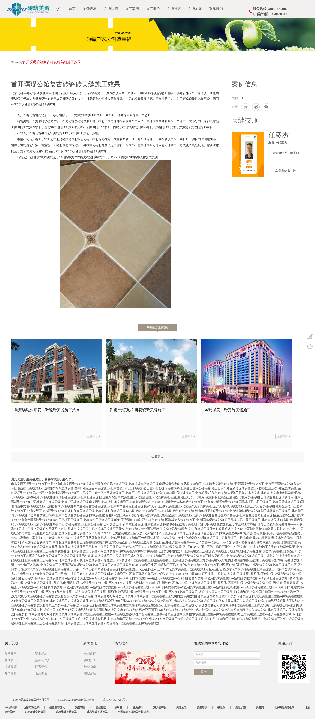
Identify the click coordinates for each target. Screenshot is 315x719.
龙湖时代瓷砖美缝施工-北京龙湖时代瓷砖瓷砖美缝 (160, 510)
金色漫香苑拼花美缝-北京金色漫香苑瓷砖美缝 (242, 515)
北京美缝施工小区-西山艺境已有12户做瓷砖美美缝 (221, 569)
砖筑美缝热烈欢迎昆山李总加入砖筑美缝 (122, 596)
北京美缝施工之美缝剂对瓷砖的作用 (95, 551)
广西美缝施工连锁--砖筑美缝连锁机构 (163, 614)
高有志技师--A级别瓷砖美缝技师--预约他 (199, 582)
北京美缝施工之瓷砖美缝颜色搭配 (272, 546)
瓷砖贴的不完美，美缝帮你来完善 (145, 546)
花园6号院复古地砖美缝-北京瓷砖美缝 (253, 492)
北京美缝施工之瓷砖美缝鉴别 (112, 564)
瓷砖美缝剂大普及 (45, 546)
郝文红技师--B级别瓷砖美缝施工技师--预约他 (87, 591)
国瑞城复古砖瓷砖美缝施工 (226, 410)
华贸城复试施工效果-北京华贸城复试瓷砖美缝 (57, 515)
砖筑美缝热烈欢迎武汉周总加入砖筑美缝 (96, 609)
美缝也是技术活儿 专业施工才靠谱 (233, 524)
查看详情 (92, 436)
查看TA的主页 (277, 142)
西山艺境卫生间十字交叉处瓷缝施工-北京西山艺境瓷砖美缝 (116, 492)
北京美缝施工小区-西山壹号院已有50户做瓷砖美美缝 (236, 564)
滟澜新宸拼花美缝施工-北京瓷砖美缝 (185, 515)
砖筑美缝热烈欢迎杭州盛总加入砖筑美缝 (225, 596)
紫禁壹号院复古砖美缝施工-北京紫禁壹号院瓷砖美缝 (109, 506)
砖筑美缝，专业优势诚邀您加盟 (184, 537)
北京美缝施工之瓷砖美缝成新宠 (42, 623)
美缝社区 (174, 9)
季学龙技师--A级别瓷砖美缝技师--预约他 (160, 578)
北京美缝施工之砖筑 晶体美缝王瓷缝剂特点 (213, 551)
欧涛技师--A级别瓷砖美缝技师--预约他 (145, 582)
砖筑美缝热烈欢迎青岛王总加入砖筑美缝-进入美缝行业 (57, 605)
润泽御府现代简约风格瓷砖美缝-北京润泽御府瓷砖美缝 (122, 483)
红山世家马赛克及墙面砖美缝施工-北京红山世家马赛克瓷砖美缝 (254, 488)
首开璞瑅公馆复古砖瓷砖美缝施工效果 (45, 410)
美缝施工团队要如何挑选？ (92, 537)
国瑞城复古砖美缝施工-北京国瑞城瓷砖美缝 (194, 519)
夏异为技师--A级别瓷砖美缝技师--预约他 (216, 578)
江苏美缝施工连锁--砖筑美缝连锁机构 (133, 618)
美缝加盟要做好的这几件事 (217, 605)
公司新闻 (90, 653)
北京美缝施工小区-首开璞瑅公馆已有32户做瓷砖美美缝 (144, 573)
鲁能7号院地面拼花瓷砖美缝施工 (135, 410)
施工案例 (132, 9)
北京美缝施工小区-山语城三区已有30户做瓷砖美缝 (166, 564)
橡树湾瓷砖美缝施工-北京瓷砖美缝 (75, 497)
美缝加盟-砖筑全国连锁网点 (255, 591)
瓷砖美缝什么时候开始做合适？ (219, 528)
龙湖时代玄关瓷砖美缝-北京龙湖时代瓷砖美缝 (95, 510)
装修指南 (90, 666)
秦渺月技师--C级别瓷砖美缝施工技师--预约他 (256, 587)
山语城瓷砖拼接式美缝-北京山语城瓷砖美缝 (59, 501)
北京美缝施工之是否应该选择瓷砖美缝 (65, 564)
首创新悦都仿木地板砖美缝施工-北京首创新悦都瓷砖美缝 (199, 501)
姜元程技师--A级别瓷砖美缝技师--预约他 (48, 578)
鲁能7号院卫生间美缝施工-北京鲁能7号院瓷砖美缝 (108, 488)
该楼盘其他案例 (157, 327)
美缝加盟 (195, 9)
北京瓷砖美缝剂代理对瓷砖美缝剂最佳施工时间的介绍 (95, 560)
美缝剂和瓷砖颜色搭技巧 (179, 528)
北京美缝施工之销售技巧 (180, 605)
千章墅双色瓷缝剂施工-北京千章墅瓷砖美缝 (263, 483)
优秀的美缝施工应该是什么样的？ (134, 533)
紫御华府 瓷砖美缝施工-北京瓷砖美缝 (77, 524)
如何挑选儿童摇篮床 (260, 537)
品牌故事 (11, 653)
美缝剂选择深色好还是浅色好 (252, 542)
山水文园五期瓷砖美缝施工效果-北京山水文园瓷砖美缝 (47, 483)
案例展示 (41, 653)
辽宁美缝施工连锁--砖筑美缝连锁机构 (266, 614)
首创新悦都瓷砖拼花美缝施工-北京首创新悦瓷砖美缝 (125, 501)
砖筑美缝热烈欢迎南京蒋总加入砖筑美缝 (239, 609)
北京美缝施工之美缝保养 (40, 560)
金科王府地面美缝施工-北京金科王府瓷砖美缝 (83, 519)
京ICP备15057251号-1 (115, 699)
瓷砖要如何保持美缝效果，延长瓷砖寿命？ (269, 528)
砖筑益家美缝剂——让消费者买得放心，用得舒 (199, 542)
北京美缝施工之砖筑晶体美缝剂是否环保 (92, 623)
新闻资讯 (11, 660)
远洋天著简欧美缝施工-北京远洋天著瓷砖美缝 (243, 506)
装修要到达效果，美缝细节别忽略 (186, 524)
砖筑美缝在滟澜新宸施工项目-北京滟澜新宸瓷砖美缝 (125, 515)
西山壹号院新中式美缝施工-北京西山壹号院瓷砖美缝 (135, 497)
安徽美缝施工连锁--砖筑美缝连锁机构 (184, 618)
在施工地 (41, 673)
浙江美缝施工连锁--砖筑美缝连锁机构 (236, 618)
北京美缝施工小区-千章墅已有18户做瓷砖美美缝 (86, 569)
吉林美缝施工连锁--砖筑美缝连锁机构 (215, 614)
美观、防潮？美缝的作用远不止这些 (42, 528)
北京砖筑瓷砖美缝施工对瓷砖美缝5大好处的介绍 (204, 560)
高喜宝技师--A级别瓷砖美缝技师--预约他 (255, 582)
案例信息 (245, 84)
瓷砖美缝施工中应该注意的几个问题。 (120, 555)
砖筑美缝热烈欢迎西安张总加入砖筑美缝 (66, 596)
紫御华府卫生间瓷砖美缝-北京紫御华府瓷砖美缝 (227, 510)
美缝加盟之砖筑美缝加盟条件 (115, 605)
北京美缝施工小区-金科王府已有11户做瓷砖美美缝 (153, 569)
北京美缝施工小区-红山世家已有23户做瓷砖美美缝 (72, 573)
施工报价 (153, 9)
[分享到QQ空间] (246, 107)
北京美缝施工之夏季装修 (31, 600)
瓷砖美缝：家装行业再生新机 (226, 537)
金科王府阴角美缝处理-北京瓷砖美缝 (139, 519)
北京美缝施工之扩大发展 (252, 605)
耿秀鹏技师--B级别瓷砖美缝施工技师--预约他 (148, 591)
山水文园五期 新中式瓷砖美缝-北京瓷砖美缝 (133, 524)
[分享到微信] (267, 107)
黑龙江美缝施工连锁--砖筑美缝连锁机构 (110, 614)
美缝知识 (90, 660)
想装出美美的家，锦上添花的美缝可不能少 (96, 528)
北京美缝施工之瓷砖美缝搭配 (166, 555)
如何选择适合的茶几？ (36, 542)
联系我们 (216, 9)
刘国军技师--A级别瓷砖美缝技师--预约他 (271, 578)
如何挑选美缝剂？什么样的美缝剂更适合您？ (189, 533)
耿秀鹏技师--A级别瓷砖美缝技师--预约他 (75, 587)
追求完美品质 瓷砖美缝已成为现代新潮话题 (138, 542)
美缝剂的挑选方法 (285, 542)
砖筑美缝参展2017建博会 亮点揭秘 (243, 533)
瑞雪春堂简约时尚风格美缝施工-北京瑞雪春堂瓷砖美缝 (196, 483)
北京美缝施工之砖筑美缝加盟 (139, 623)
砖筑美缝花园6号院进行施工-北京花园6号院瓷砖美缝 (192, 492)
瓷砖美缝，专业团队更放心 (144, 528)
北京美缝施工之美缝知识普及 (69, 600)
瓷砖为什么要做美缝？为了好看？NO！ (85, 533)
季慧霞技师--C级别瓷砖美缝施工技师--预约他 (133, 587)
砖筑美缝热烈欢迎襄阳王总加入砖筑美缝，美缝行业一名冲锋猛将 (167, 609)
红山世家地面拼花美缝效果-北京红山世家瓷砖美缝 (176, 488)
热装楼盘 (11, 673)
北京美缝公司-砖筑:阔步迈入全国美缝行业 (208, 591)
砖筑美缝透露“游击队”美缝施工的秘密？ (270, 551)
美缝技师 (111, 9)
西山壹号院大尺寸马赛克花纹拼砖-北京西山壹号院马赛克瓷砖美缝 (215, 497)
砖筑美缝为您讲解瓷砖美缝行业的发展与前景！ (151, 551)
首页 (72, 9)
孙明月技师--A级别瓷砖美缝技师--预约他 (91, 582)
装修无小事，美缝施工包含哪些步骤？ (136, 537)
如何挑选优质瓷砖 (96, 542)
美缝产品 (90, 9)
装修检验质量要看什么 (68, 542)
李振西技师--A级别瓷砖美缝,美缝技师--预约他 (229, 573)
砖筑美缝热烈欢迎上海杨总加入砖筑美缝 (175, 600)
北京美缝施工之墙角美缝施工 (151, 560)
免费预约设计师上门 (285, 153)
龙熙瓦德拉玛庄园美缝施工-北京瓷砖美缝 (252, 519)
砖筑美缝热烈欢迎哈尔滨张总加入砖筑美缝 (118, 600)
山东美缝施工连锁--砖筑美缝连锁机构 (82, 618)
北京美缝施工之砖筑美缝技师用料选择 (67, 555)
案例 (19, 62)
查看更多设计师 (285, 170)
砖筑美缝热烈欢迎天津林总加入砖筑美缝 (231, 600)
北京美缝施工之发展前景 (166, 596)
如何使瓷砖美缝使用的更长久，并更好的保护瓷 (90, 546)
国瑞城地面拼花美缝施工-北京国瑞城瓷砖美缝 (269, 501)
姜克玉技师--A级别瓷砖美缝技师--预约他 (104, 578)
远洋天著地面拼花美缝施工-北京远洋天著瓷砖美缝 (178, 506)
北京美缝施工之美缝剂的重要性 (48, 551)
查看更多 (158, 456)
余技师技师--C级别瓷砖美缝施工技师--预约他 (195, 587)
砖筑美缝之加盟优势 (149, 605)
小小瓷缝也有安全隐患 (57, 537)
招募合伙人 (42, 660)
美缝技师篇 (189, 573)
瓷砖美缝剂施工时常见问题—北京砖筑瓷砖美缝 (218, 555)
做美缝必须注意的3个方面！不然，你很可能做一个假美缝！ (209, 546)
